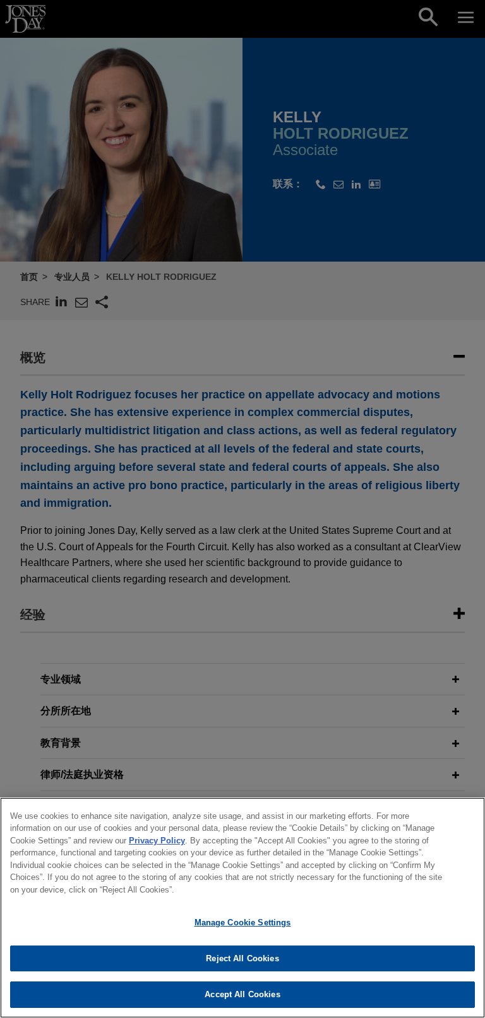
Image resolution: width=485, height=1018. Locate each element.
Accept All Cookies (242, 994)
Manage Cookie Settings (243, 922)
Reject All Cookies (242, 958)
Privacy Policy (157, 840)
